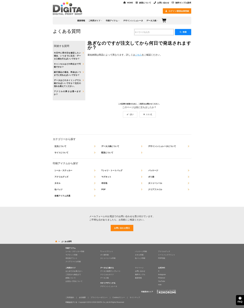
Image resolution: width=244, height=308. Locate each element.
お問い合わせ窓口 (122, 228)
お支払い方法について (74, 281)
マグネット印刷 (71, 255)
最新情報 (138, 278)
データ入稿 (104, 278)
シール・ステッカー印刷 (75, 251)
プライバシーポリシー (99, 297)
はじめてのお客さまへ (74, 271)
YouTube (161, 281)
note (160, 285)
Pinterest (161, 278)
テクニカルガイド (107, 274)
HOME (130, 3)
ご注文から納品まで (73, 274)
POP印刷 (161, 258)
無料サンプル (140, 274)
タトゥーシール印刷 (108, 258)
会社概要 (82, 297)
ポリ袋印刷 (104, 255)
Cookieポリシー (119, 297)
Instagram (162, 274)
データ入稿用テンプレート (110, 271)
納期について (145, 3)
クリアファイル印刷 (73, 262)
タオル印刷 (139, 255)
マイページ (139, 268)
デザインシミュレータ (108, 286)
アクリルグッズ (164, 251)
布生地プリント (71, 258)
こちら (138, 55)
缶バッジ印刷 (140, 258)
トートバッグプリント (166, 255)
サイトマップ (135, 297)
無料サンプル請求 (183, 3)
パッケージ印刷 (141, 251)
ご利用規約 (70, 297)
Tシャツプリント (106, 251)
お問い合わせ (163, 3)
